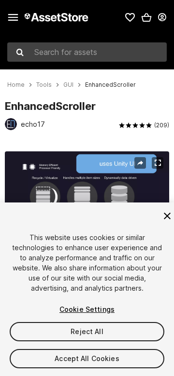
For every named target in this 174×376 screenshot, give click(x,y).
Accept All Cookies (87, 358)
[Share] (140, 163)
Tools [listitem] (44, 84)
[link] (130, 17)
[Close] (167, 216)
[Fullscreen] (157, 163)
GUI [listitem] (68, 84)
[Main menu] (13, 17)
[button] (146, 17)
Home (16, 84)
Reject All (87, 331)
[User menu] (162, 17)
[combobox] (87, 52)
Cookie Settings (87, 309)
